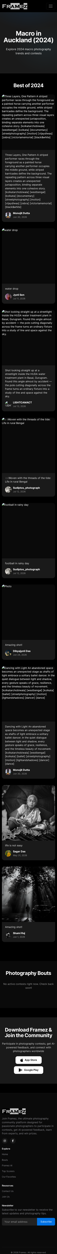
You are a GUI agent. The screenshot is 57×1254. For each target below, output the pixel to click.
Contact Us (7, 1191)
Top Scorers (8, 1171)
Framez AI (7, 1165)
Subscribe (46, 1221)
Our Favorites (9, 1176)
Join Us (6, 1196)
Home (5, 1154)
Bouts (5, 1160)
